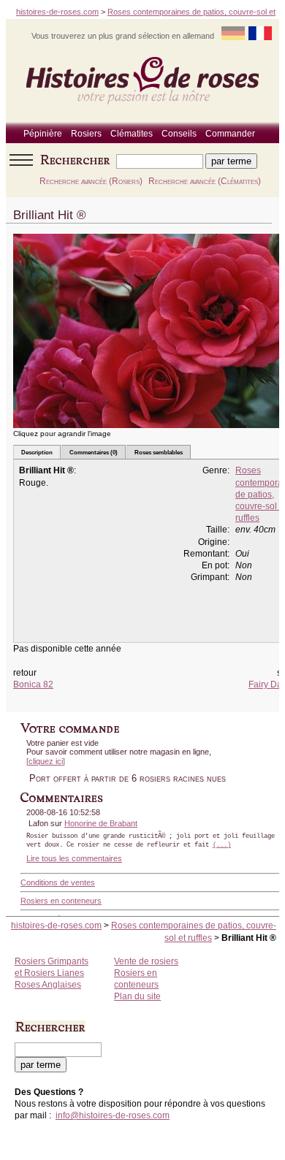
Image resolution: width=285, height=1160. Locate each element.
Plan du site (137, 996)
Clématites (131, 134)
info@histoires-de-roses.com (113, 1115)
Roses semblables (158, 452)
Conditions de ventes (57, 882)
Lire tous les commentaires (74, 858)
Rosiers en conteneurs (61, 900)
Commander (230, 134)
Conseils (179, 134)
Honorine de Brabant (100, 823)
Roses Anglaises (48, 985)
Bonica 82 (33, 684)
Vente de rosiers (146, 961)
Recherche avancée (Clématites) (204, 181)
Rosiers (86, 134)
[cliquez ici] (45, 761)
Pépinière (42, 134)
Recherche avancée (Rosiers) (90, 181)
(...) (222, 845)
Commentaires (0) (93, 452)
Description (37, 452)
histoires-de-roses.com (57, 11)
